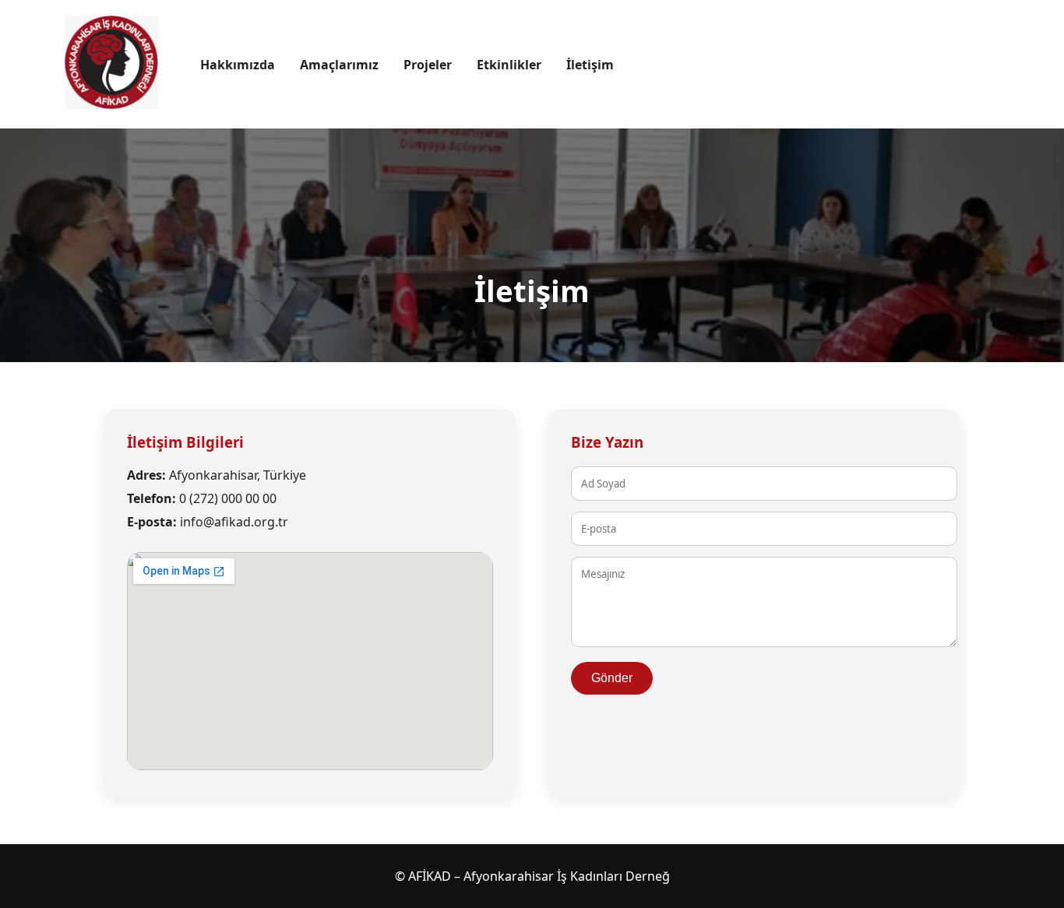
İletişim (590, 64)
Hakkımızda (237, 64)
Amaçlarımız (339, 64)
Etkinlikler (509, 64)
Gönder (611, 678)
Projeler (427, 64)
